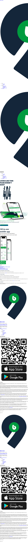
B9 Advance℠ (4, 332)
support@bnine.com (3, 324)
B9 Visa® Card (4, 86)
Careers (4, 84)
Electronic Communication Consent (4, 268)
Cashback (4, 177)
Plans (3, 334)
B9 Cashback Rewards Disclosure (22, 396)
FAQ (13, 280)
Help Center (3, 88)
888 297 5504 (2, 321)
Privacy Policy (1, 267)
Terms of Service (2, 266)
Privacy (6, 328)
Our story (4, 330)
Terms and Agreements (2, 328)
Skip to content (1, 0)
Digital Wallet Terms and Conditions (4, 269)
